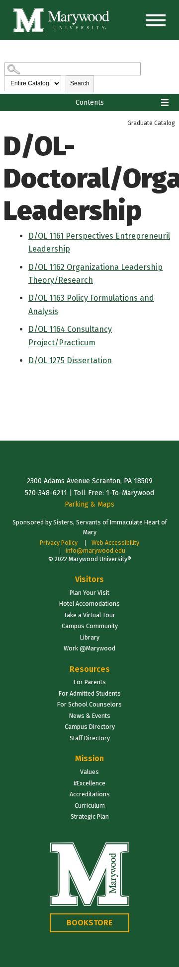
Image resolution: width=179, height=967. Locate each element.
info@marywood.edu (95, 550)
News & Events (89, 715)
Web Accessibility (115, 542)
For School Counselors (89, 704)
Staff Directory (90, 738)
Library (89, 637)
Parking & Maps (89, 504)
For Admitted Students (90, 693)
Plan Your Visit (89, 592)
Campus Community (90, 626)
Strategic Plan (90, 816)
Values (89, 771)
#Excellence (89, 783)
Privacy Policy (59, 542)
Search (80, 83)
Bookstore (89, 922)
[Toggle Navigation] (156, 20)
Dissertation (70, 360)
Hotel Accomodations (89, 603)
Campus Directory (90, 726)
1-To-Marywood (130, 493)
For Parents (90, 682)
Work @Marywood (89, 648)
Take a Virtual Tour (89, 615)
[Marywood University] (61, 20)
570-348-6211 (46, 493)
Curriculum (90, 805)
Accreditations (90, 794)
